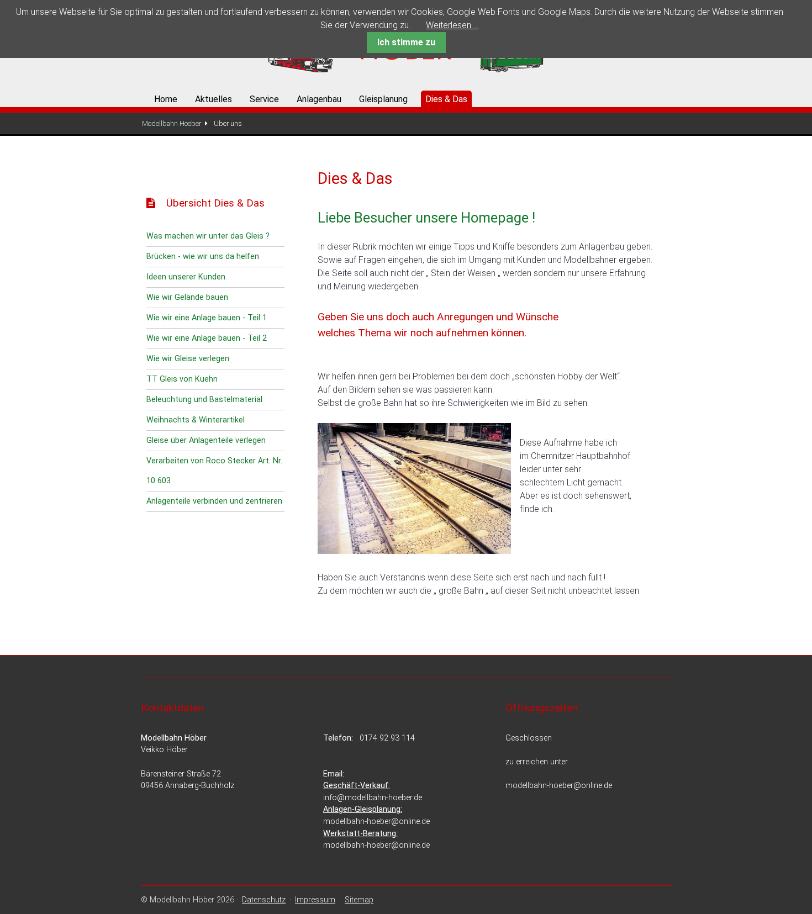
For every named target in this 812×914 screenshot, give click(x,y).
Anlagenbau (319, 99)
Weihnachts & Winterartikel (195, 420)
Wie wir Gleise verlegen (187, 358)
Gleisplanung (383, 99)
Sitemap (359, 900)
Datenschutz (264, 900)
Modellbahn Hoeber (171, 123)
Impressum (315, 900)
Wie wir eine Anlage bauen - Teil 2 (206, 338)
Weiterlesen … (452, 25)
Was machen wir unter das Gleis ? (208, 236)
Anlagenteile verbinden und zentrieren (214, 501)
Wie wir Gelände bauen (187, 297)
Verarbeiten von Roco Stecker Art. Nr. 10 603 (214, 470)
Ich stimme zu (406, 42)
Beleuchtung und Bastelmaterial (204, 399)
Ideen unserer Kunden (185, 277)
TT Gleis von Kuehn (182, 379)
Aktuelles (213, 99)
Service (264, 99)
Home (165, 99)
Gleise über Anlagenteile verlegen (206, 440)
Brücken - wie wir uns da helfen (202, 256)
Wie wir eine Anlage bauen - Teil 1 (206, 318)
